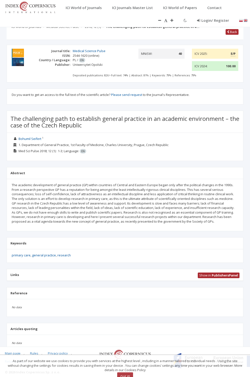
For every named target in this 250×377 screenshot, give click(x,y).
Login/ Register (215, 20)
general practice (44, 255)
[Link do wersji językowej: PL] (241, 20)
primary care (21, 255)
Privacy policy (58, 353)
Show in (218, 275)
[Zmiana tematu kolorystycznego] (185, 20)
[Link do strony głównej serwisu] (30, 7)
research (64, 255)
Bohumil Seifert (30, 139)
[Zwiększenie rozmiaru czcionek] (174, 20)
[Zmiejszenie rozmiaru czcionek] (157, 20)
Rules (34, 353)
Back (233, 32)
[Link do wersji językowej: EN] (246, 20)
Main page (13, 353)
